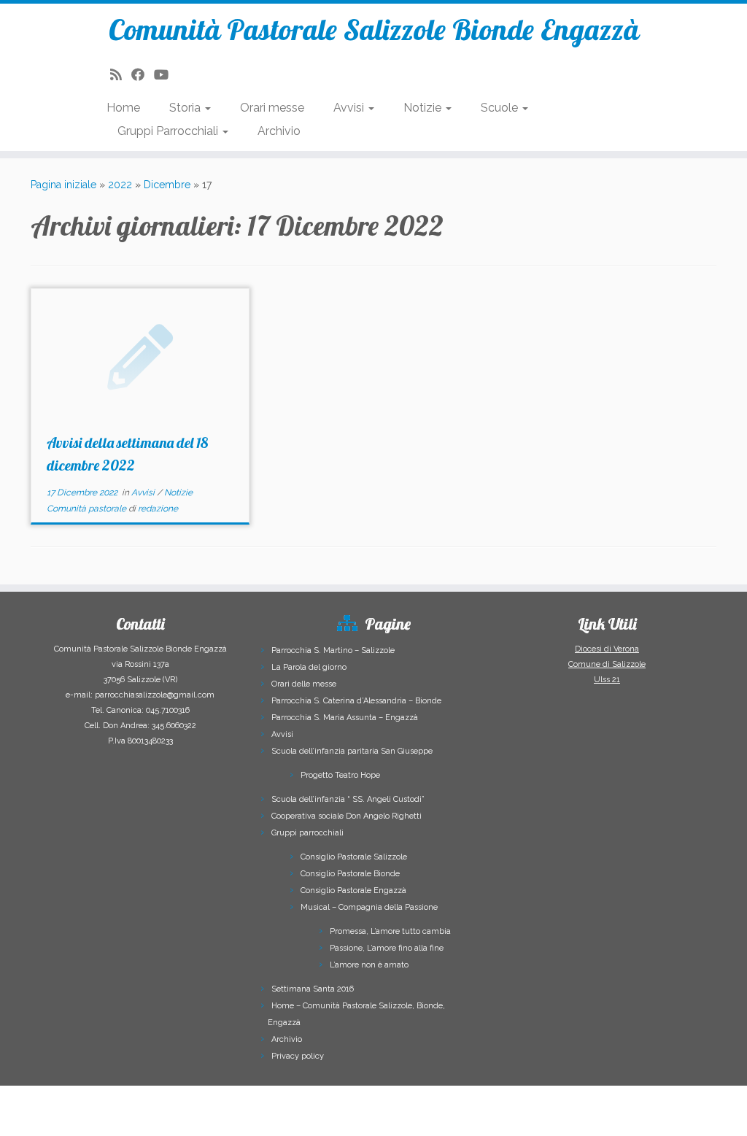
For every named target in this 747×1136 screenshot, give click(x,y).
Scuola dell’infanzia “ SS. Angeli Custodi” (348, 799)
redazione (158, 508)
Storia (186, 108)
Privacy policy (297, 1056)
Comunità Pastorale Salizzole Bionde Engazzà (374, 29)
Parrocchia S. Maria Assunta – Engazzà (344, 717)
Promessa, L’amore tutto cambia (390, 931)
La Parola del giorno (309, 667)
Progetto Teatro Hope (340, 775)
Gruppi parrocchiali (307, 833)
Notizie (423, 108)
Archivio (279, 131)
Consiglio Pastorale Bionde (350, 873)
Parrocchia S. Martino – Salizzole (333, 650)
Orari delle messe (303, 684)
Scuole (501, 108)
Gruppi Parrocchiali (169, 131)
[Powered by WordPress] (501, 1099)
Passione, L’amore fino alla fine (387, 948)
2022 (120, 184)
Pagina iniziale (63, 184)
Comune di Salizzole (607, 664)
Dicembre (167, 184)
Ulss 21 (607, 679)
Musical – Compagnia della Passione (369, 907)
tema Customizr (401, 1118)
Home (123, 108)
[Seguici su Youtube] (166, 74)
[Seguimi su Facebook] (142, 74)
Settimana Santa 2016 (312, 989)
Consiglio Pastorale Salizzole (354, 857)
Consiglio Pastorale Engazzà (353, 890)
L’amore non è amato (369, 965)
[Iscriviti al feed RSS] (120, 74)
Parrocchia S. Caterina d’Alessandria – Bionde (356, 701)
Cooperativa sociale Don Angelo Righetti (346, 816)
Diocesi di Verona (607, 649)
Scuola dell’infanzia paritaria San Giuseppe (352, 751)
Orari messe (272, 108)
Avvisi (350, 108)
